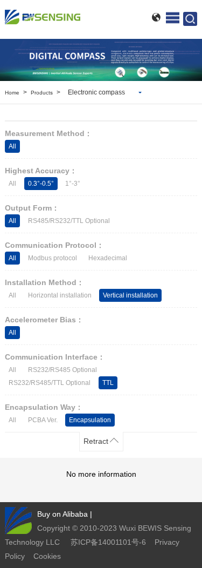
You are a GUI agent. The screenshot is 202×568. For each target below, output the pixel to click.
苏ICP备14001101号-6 (108, 542)
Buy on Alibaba (62, 514)
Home (12, 93)
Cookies (47, 556)
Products (42, 93)
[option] (101, 60)
